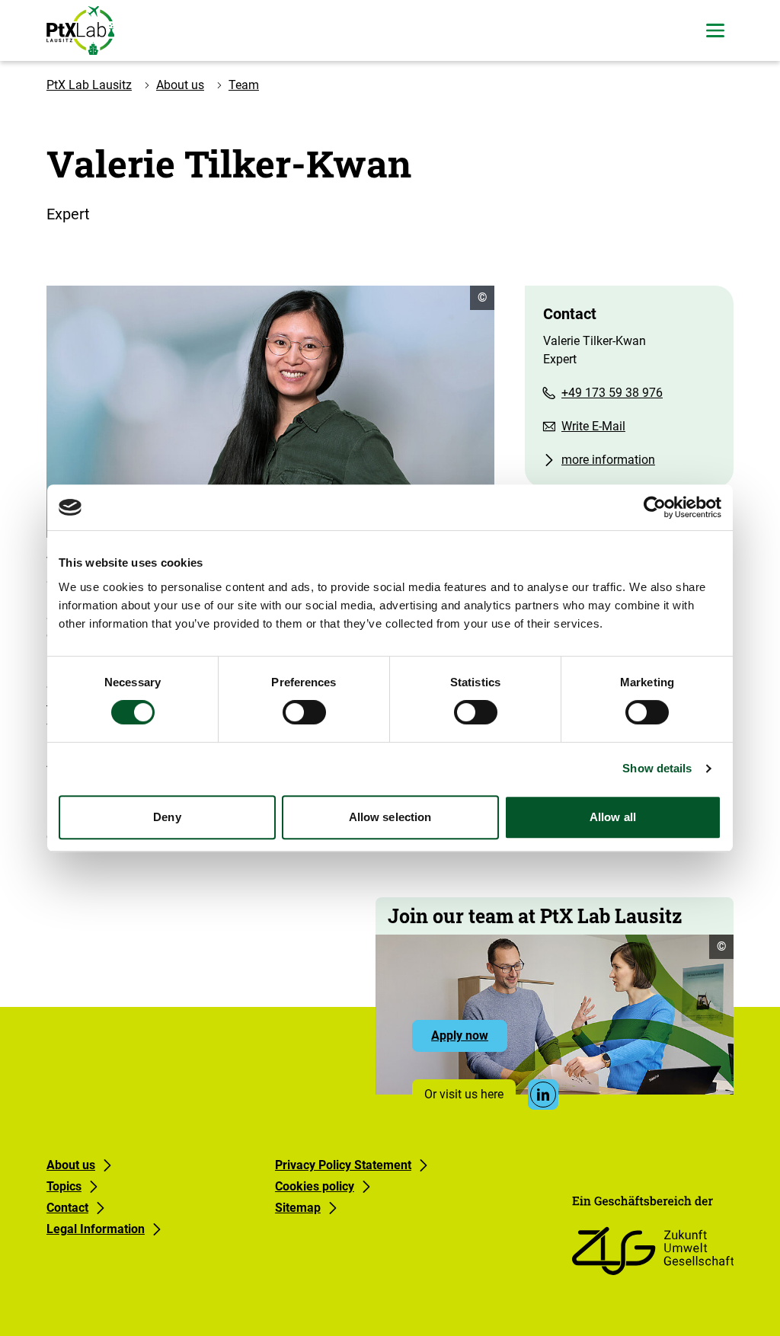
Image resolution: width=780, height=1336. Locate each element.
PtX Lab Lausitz (89, 85)
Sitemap (298, 1207)
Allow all (613, 816)
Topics (64, 1186)
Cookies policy (314, 1186)
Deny (167, 816)
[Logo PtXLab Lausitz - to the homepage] (80, 30)
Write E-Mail (593, 426)
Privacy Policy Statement (343, 1165)
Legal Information (95, 1229)
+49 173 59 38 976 (612, 392)
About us (180, 85)
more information (608, 459)
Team (244, 85)
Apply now (469, 1040)
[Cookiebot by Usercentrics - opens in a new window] (654, 507)
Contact (67, 1207)
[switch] (304, 712)
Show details (657, 768)
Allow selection (390, 816)
